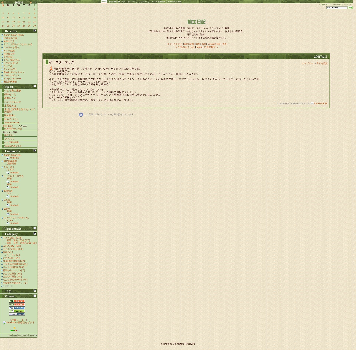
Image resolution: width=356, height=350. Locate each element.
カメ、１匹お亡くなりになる (18, 44)
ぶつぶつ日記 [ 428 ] (13, 249)
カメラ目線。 (10, 50)
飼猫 (9, 178)
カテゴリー (308, 63)
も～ (9, 193)
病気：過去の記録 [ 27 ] (18, 240)
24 (3, 25)
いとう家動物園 (158, 2)
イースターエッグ (61, 62)
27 (18, 25)
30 (34, 25)
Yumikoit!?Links (174, 2)
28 (24, 25)
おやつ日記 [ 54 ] (11, 258)
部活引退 (8, 191)
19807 (7, 209)
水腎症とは (10, 105)
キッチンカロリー (12, 78)
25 (8, 25)
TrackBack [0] (320, 103)
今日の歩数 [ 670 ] (12, 246)
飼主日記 (8, 125)
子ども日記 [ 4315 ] (12, 237)
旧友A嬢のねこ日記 (117, 2)
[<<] (4, 2)
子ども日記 (322, 63)
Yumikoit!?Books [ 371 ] (14, 261)
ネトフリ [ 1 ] (13, 255)
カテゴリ (178, 44)
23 (34, 21)
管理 (224, 44)
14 (24, 17)
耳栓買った (9, 53)
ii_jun (10, 220)
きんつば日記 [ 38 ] (12, 273)
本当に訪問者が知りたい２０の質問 (20, 110)
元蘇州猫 (11, 163)
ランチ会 (8, 66)
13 (18, 17)
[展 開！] (35, 228)
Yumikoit (14, 158)
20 (18, 21)
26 (13, 25)
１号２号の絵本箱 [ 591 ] (15, 264)
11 (8, 17)
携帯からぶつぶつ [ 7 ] (14, 270)
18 (8, 21)
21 (24, 21)
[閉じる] (35, 30)
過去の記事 (189, 44)
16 (34, 17)
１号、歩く (9, 167)
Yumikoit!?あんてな (13, 146)
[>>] (32, 2)
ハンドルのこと (12, 101)
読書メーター (18, 320)
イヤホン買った (11, 63)
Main (199, 47)
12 (13, 17)
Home (103, 2)
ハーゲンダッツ (11, 75)
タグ (169, 44)
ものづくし (144, 2)
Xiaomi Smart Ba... (13, 155)
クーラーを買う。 (12, 47)
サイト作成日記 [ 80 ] (13, 267)
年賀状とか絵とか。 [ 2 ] (15, 283)
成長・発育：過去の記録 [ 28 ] (22, 243)
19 (13, 21)
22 (29, 21)
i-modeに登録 (214, 44)
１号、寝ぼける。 (12, 60)
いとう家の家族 (12, 90)
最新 (198, 44)
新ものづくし (11, 119)
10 (3, 17)
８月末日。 (9, 56)
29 (29, 25)
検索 (204, 44)
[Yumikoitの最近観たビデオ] (18, 322)
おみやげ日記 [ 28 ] (12, 276)
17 (3, 21)
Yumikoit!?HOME (11, 122)
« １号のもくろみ (185, 47)
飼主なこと (10, 94)
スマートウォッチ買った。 (17, 217)
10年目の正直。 (11, 38)
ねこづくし (132, 2)
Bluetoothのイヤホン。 (15, 72)
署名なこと (10, 98)
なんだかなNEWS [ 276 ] (15, 279)
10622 (7, 199)
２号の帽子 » (211, 47)
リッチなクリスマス (14, 176)
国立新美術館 (10, 81)
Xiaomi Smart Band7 (14, 35)
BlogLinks (9, 115)
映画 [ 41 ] (8, 252)
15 (29, 17)
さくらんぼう (10, 69)
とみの (10, 169)
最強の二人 (9, 41)
